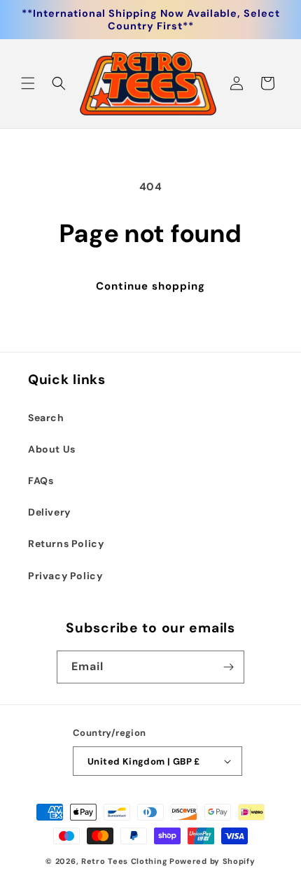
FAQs (40, 480)
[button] (28, 83)
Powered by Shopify (212, 861)
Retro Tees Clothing (124, 861)
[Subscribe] (228, 667)
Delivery (49, 512)
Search (46, 417)
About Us (52, 449)
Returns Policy (66, 543)
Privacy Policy (65, 575)
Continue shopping (150, 286)
